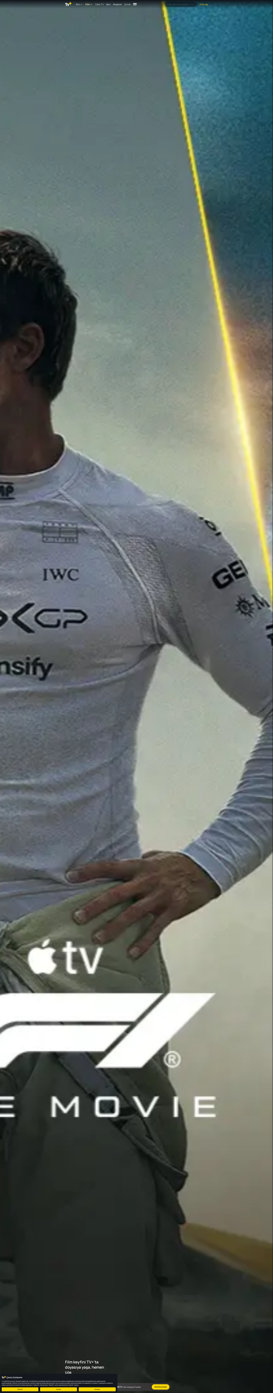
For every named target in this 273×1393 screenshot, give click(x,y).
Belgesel (117, 4)
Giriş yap (203, 4)
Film (87, 4)
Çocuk (127, 4)
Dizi (78, 4)
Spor (108, 4)
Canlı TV (99, 4)
